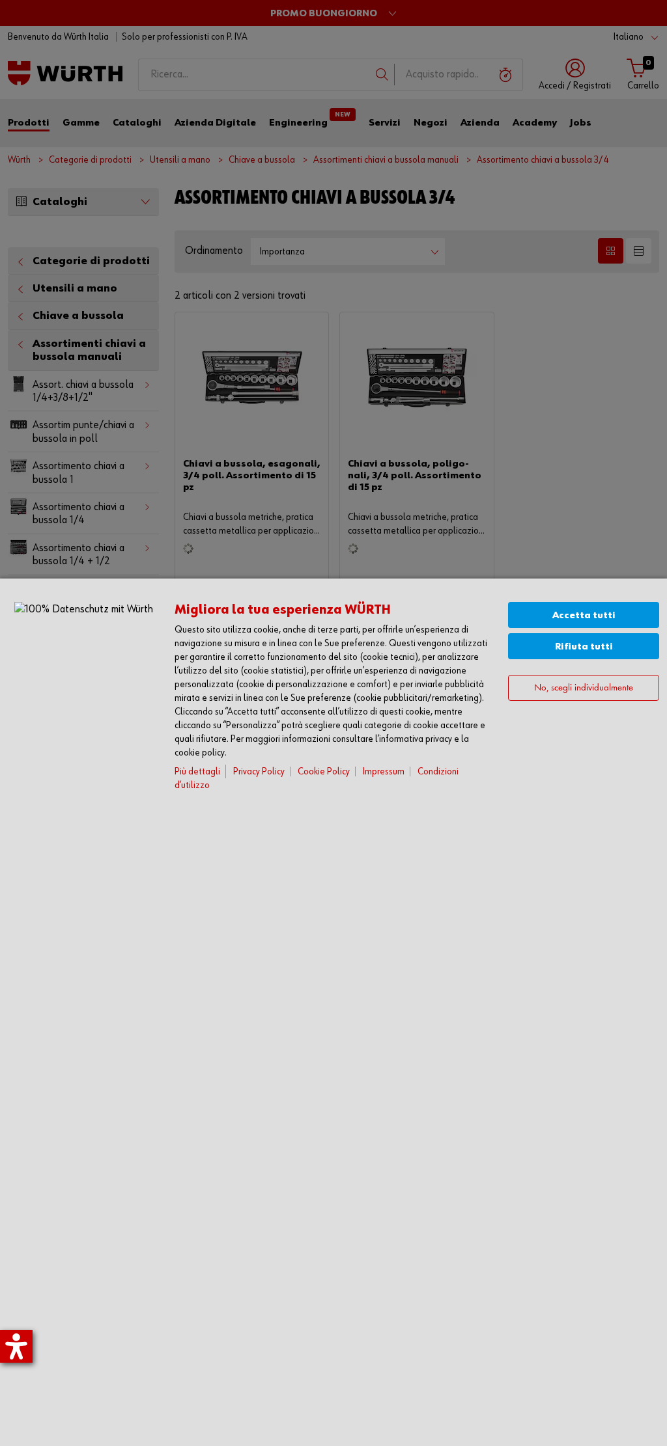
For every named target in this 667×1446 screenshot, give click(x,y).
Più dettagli (197, 771)
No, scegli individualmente (583, 688)
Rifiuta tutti (584, 646)
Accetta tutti (584, 615)
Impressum (383, 771)
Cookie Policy (324, 771)
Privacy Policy (259, 771)
